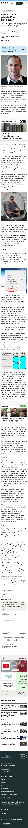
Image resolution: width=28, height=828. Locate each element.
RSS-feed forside (6, 776)
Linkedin (3, 782)
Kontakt (3, 814)
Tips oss (23, 756)
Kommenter (14, 31)
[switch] (24, 49)
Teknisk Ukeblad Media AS (15, 819)
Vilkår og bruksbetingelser (9, 794)
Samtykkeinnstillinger (7, 791)
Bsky (2, 785)
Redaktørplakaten (14, 804)
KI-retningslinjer (6, 798)
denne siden (5, 388)
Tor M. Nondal (5, 771)
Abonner (19, 3)
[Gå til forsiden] (4, 3)
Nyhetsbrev (4, 788)
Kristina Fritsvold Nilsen (8, 765)
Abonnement (5, 809)
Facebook (4, 779)
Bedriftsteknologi (7, 10)
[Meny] (25, 3)
